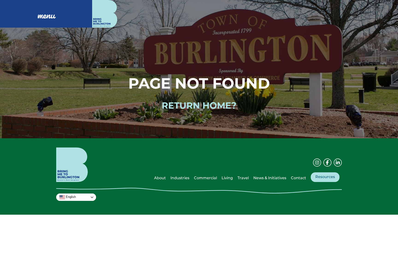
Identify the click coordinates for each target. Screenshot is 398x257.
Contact (298, 178)
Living (227, 178)
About (160, 178)
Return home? (199, 105)
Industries (179, 178)
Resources (325, 177)
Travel (243, 178)
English (70, 197)
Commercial (205, 178)
